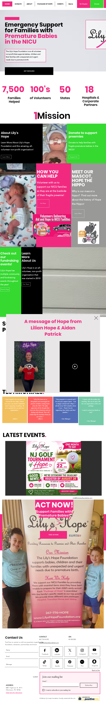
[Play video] (29, 366)
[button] (96, 318)
